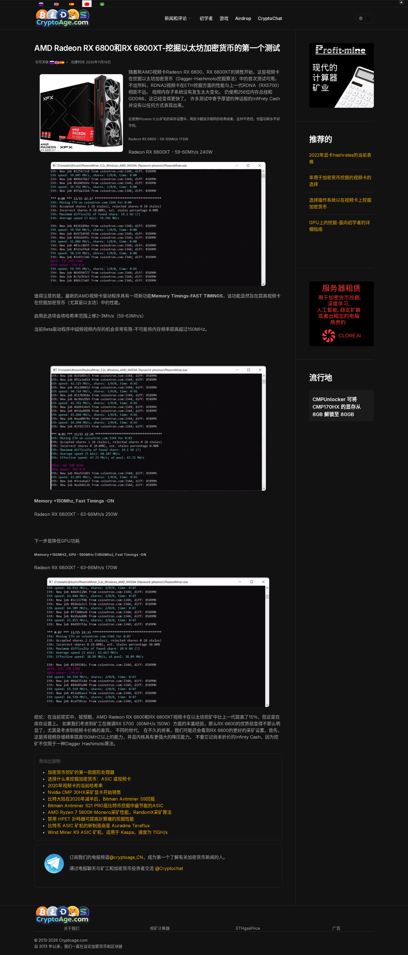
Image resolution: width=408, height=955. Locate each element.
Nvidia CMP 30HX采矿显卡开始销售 (84, 792)
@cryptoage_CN (126, 857)
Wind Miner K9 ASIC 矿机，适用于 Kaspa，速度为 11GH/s (108, 832)
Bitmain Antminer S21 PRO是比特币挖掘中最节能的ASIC (105, 805)
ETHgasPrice (248, 928)
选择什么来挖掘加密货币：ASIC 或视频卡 (89, 779)
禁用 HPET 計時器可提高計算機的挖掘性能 (91, 819)
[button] (178, 18)
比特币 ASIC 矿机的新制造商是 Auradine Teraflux (99, 825)
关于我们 (71, 928)
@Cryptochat (169, 868)
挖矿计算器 (160, 928)
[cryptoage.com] (62, 17)
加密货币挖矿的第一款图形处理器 (81, 772)
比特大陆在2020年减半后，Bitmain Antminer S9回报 (101, 799)
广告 (336, 928)
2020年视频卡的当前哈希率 (75, 785)
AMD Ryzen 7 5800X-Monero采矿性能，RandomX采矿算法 (110, 812)
